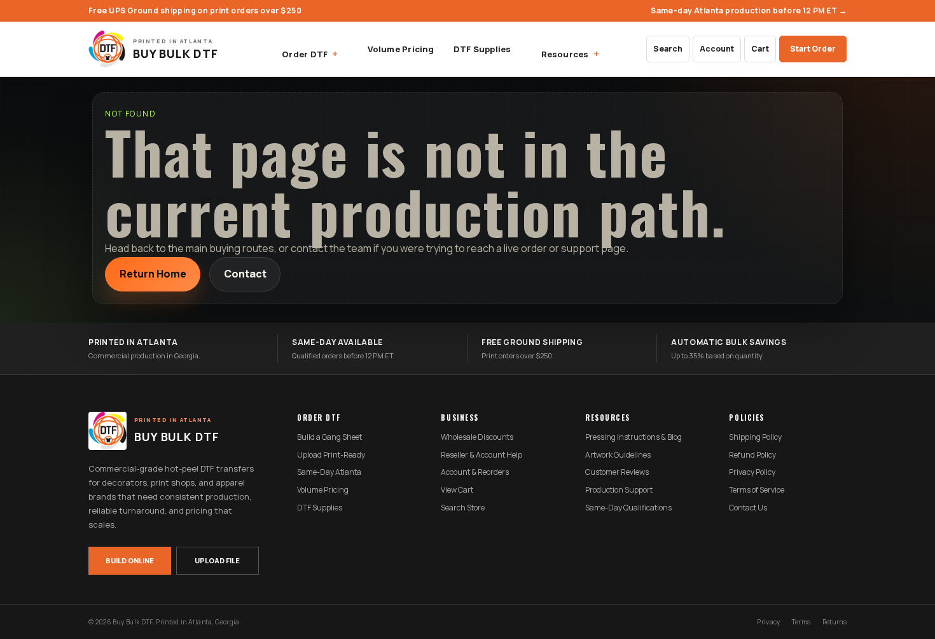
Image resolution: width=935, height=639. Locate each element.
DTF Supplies (482, 49)
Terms (801, 621)
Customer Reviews (617, 472)
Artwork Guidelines (618, 455)
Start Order (813, 48)
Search (667, 48)
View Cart (457, 490)
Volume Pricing (401, 49)
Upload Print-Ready (331, 455)
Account (717, 48)
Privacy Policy (752, 472)
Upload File (217, 560)
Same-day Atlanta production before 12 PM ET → (749, 10)
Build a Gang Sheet (329, 437)
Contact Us (748, 508)
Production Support (619, 490)
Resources (565, 54)
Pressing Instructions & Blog (633, 437)
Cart (760, 48)
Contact (245, 274)
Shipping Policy (755, 437)
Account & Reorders (475, 472)
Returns (834, 621)
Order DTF (305, 54)
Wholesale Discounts (477, 437)
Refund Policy (752, 455)
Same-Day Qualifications (628, 508)
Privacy (768, 621)
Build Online (130, 560)
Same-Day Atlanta (329, 472)
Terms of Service (756, 490)
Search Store (463, 508)
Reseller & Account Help (481, 455)
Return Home (153, 274)
